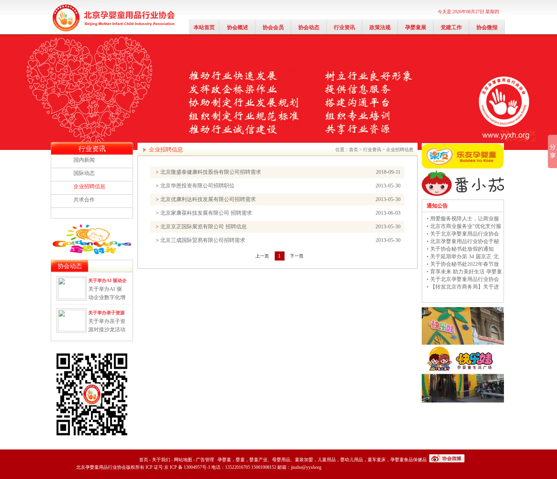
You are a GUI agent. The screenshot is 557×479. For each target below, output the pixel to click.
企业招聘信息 (89, 186)
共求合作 (84, 200)
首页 (353, 149)
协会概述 (237, 27)
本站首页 (204, 27)
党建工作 (451, 27)
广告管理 (205, 459)
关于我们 (161, 459)
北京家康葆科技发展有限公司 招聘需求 (206, 213)
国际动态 (84, 173)
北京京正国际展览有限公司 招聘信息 (203, 226)
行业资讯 (344, 27)
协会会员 (273, 27)
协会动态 (308, 27)
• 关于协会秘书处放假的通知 (460, 249)
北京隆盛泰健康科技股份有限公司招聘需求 (210, 172)
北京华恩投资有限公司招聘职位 (197, 186)
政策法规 (380, 27)
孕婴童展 (415, 27)
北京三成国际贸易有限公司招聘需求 (202, 240)
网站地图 (183, 459)
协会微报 (487, 27)
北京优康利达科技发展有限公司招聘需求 (208, 199)
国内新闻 (84, 160)
